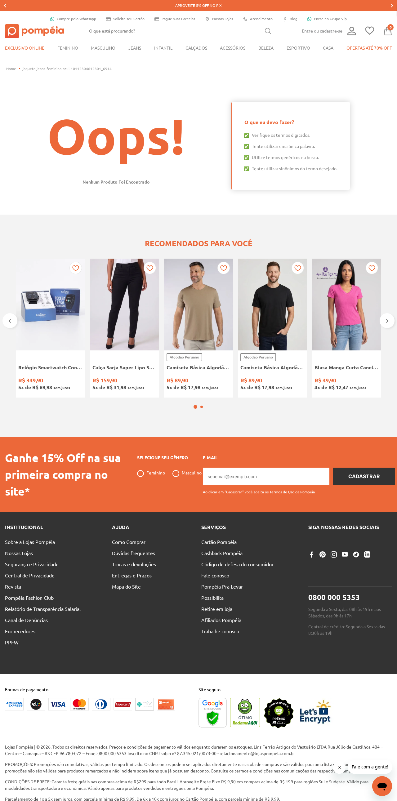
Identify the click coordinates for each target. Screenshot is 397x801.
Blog (293, 19)
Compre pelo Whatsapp (76, 19)
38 (99, 381)
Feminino (155, 489)
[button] (195, 423)
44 (146, 381)
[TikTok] (356, 571)
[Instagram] (334, 571)
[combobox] (180, 31)
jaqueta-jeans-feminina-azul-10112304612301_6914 (67, 69)
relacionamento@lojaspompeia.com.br (257, 770)
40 (115, 381)
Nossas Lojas (222, 19)
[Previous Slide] (5, 5)
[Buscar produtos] (268, 31)
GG (220, 381)
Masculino (192, 489)
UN (25, 381)
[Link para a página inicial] (11, 68)
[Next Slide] (392, 5)
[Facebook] (311, 571)
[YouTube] (345, 571)
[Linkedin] (367, 571)
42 (130, 381)
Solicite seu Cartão (129, 19)
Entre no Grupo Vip (330, 19)
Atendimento (261, 19)
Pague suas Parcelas (178, 19)
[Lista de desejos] (369, 31)
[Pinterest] (322, 571)
